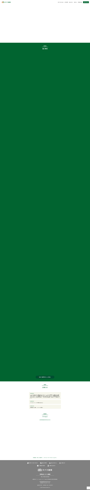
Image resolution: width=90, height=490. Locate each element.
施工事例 (66, 2)
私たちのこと (71, 2)
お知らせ (75, 2)
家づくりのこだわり (61, 2)
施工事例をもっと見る (45, 377)
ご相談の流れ (80, 2)
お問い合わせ (86, 2)
